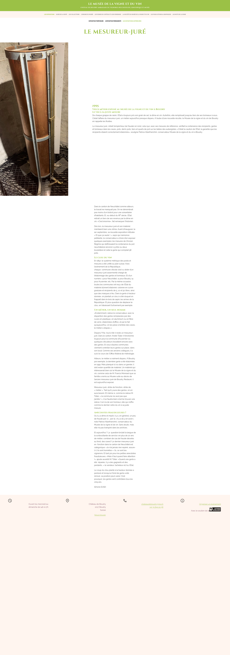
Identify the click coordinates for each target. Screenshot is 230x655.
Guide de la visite (61, 14)
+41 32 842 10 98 (156, 507)
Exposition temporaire (96, 21)
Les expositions (49, 14)
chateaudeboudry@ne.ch (152, 504)
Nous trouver (100, 515)
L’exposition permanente (113, 21)
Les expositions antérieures (132, 21)
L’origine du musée (87, 14)
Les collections (74, 14)
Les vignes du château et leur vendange (108, 14)
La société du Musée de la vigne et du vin (136, 14)
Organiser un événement (210, 504)
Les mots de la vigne (179, 14)
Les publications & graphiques (161, 14)
